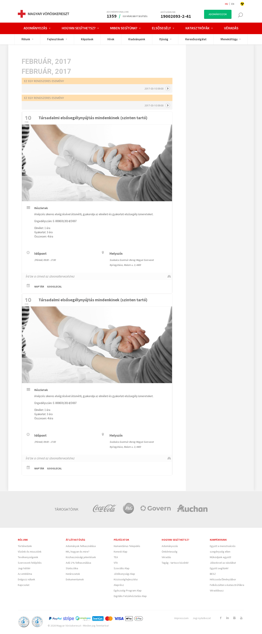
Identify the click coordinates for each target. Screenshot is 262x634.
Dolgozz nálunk (26, 579)
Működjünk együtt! (220, 557)
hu (226, 4)
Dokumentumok (75, 579)
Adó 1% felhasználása (78, 562)
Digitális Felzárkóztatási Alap (130, 596)
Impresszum (181, 618)
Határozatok (73, 574)
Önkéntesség (169, 551)
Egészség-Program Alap (128, 590)
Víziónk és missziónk (29, 551)
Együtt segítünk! (219, 568)
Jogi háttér (24, 568)
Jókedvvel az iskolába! (223, 562)
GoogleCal (54, 286)
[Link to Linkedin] (227, 618)
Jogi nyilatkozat (202, 618)
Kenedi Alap (120, 551)
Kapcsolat (23, 585)
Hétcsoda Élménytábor (223, 579)
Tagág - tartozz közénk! (175, 562)
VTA (116, 562)
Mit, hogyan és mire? (77, 551)
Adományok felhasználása (81, 546)
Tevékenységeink (28, 557)
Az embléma (25, 574)
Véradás (166, 557)
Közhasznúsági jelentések (81, 557)
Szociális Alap (121, 568)
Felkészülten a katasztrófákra (227, 585)
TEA (116, 557)
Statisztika (72, 568)
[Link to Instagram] (234, 618)
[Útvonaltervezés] (169, 276)
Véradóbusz (217, 590)
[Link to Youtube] (241, 618)
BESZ (213, 574)
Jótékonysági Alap (124, 574)
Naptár (39, 286)
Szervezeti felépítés (30, 562)
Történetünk (25, 546)
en (232, 4)
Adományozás (170, 546)
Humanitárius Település (127, 546)
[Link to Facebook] (220, 618)
